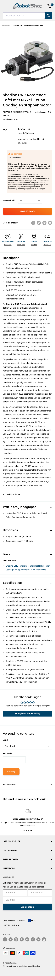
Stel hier (34, 245)
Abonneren (27, 907)
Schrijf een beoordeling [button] (27, 713)
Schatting (11, 772)
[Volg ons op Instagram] (16, 939)
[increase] (39, 200)
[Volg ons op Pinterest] (22, 939)
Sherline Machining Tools (17, 112)
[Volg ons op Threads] (44, 939)
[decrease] (21, 200)
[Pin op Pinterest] (39, 223)
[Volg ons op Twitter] (11, 939)
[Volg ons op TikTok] (33, 939)
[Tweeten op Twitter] (44, 223)
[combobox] (24, 15)
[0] (49, 6)
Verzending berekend (28, 139)
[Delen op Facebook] (33, 223)
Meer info (7, 245)
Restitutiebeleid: (10, 784)
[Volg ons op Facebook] (5, 939)
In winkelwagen (27, 211)
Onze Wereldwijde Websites (14, 921)
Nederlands (11, 925)
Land (5, 740)
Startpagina (5, 25)
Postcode (7, 753)
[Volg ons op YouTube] (27, 939)
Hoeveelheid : (9, 200)
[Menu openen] (4, 6)
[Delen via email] (50, 223)
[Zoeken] (48, 15)
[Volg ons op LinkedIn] (38, 939)
